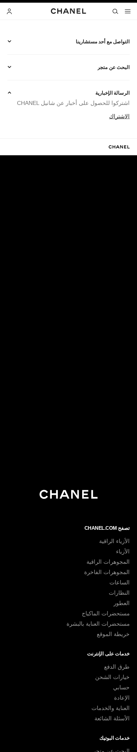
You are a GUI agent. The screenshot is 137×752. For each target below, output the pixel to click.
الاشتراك (119, 116)
